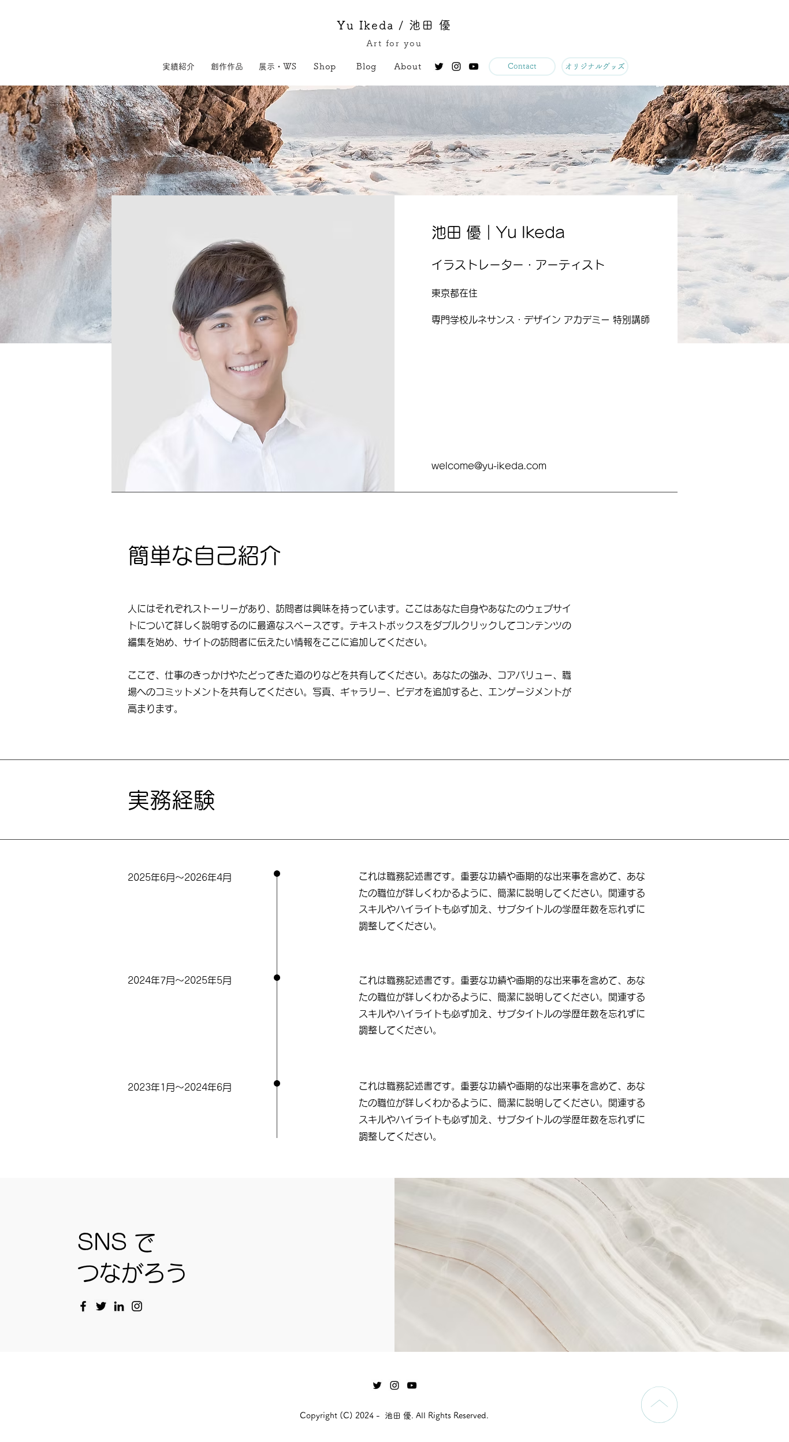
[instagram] (456, 66)
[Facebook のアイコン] (83, 1306)
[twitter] (439, 66)
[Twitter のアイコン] (101, 1306)
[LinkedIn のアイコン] (119, 1306)
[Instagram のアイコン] (137, 1306)
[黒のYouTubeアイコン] (473, 66)
